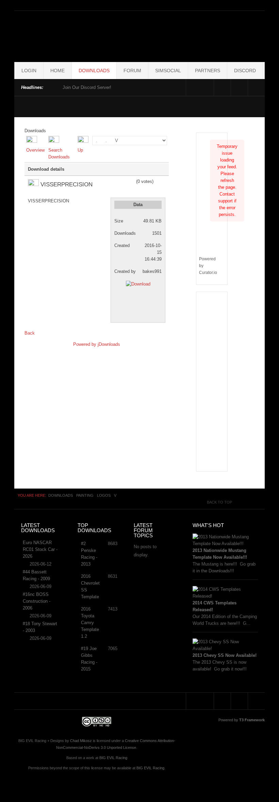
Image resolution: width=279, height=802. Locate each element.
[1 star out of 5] (113, 181)
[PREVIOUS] (50, 86)
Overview (35, 150)
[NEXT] (56, 86)
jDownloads (109, 344)
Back (29, 333)
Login (28, 70)
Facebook (222, 87)
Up (80, 150)
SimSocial (168, 70)
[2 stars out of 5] (115, 181)
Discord (245, 70)
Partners (207, 70)
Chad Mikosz (81, 741)
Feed (256, 87)
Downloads (94, 70)
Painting (85, 495)
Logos (104, 495)
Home (57, 70)
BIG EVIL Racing (113, 758)
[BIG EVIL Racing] (192, 35)
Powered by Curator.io (208, 266)
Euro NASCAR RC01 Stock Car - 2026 (40, 549)
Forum (132, 70)
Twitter (239, 87)
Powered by (85, 344)
